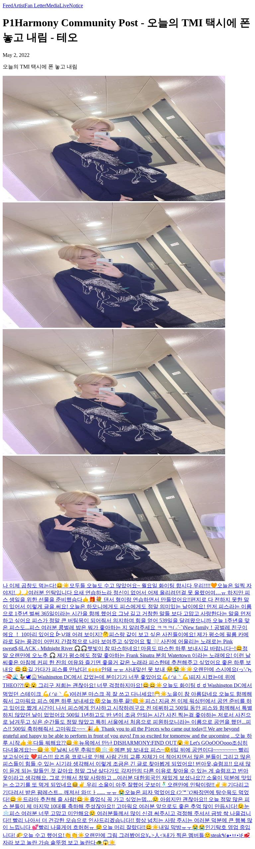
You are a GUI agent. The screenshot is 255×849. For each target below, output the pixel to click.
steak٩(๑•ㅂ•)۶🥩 (230, 835)
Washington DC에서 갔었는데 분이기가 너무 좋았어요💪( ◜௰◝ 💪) (114, 677)
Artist (19, 5)
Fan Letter (35, 5)
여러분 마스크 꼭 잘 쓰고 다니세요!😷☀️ (119, 694)
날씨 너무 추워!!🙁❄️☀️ (86, 750)
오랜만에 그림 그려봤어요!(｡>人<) (124, 835)
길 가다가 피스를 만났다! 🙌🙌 (64, 669)
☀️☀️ (186, 669)
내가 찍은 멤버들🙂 (187, 835)
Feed (8, 5)
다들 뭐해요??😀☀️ (56, 743)
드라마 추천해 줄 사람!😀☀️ (56, 799)
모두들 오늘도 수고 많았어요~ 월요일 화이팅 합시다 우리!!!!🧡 (143, 585)
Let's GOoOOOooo (211, 743)
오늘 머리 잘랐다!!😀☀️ (130, 827)
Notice (76, 5)
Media (52, 5)
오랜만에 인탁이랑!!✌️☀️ (197, 785)
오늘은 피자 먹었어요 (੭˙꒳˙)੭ (159, 792)
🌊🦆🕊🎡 (25, 677)
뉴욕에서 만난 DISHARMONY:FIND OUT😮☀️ (134, 743)
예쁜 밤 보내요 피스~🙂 (143, 750)
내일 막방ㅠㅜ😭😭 (182, 827)
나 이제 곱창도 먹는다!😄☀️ (36, 585)
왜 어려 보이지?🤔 (87, 634)
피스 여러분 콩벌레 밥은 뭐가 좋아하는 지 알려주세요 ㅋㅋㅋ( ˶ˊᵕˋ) (106, 627)
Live (64, 5)
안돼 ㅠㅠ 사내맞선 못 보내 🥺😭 (140, 669)
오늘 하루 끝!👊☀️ (123, 701)
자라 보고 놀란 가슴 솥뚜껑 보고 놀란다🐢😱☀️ (59, 842)
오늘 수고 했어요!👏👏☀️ (53, 835)
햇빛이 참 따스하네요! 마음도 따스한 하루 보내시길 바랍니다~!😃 (164, 648)
